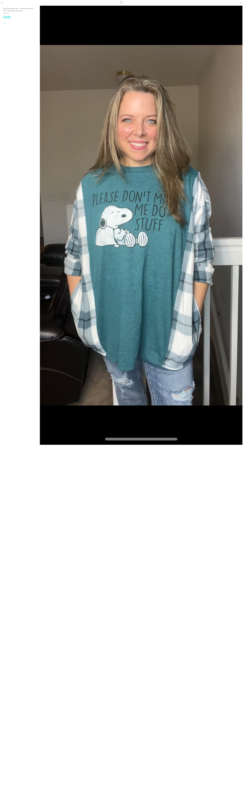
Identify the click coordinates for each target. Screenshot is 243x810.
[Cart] (241, 3)
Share (4, 23)
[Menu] (2, 3)
